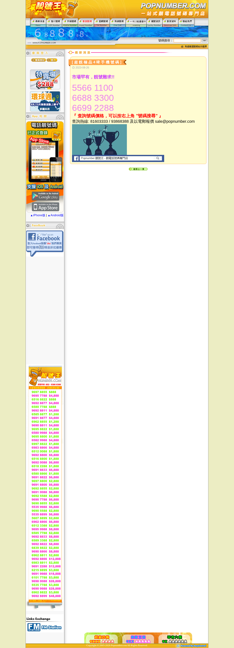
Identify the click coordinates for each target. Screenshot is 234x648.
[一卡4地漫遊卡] (136, 22)
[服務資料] (170, 22)
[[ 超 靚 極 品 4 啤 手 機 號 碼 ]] (98, 65)
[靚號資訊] (155, 22)
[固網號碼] (102, 22)
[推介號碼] (54, 22)
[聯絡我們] (186, 22)
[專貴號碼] (86, 22)
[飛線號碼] (118, 22)
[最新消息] (38, 22)
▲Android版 (56, 215)
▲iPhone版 (37, 215)
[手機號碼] (70, 22)
